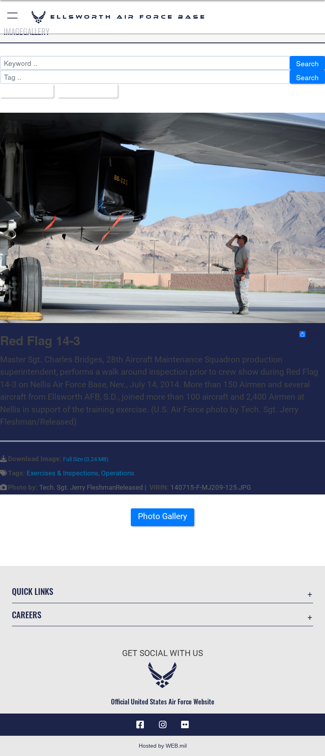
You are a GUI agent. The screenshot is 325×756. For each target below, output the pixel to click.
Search (307, 63)
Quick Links (32, 591)
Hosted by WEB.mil (163, 746)
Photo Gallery (162, 516)
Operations (117, 473)
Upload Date (84, 91)
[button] (13, 17)
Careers (26, 614)
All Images (24, 91)
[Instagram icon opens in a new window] (162, 725)
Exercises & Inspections (62, 473)
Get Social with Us (162, 653)
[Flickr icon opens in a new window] (185, 725)
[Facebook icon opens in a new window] (140, 725)
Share (315, 334)
